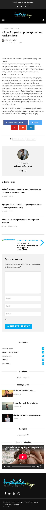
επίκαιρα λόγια (6, 356)
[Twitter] (9, 493)
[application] (23, 457)
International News (8, 348)
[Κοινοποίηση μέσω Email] (30, 127)
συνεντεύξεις (6, 363)
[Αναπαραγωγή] (4, 466)
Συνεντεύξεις (22, 2)
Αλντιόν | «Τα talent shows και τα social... (27, 415)
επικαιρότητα (14, 28)
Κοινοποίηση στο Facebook (17, 122)
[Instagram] (29, 6)
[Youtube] (25, 6)
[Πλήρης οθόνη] (41, 466)
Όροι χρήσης (34, 502)
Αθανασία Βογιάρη (11, 40)
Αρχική (15, 2)
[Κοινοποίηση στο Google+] (22, 127)
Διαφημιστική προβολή (24, 502)
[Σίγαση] (38, 466)
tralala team (14, 502)
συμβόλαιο (31, 139)
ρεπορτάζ (5, 360)
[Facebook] (5, 493)
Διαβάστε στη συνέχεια (27, 240)
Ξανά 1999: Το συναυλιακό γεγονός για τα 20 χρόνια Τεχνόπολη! (27, 246)
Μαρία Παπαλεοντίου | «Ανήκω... (24, 391)
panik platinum (19, 139)
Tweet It (36, 122)
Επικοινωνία (6, 502)
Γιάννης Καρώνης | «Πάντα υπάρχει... (25, 403)
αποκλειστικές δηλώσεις (10, 352)
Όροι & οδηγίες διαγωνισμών (12, 504)
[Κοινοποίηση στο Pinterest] (14, 127)
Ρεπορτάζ (30, 2)
